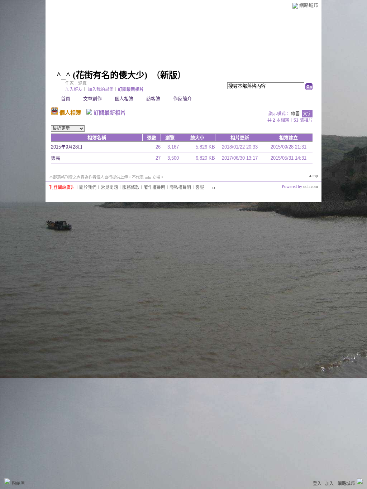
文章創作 (92, 98)
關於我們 (87, 187)
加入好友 (73, 89)
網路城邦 (308, 5)
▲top (313, 175)
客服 (199, 187)
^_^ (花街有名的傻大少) (101, 75)
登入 (317, 483)
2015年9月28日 (66, 147)
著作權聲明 (154, 187)
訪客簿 (153, 98)
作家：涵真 (76, 83)
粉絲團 (18, 483)
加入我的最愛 (101, 89)
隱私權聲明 (180, 187)
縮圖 (295, 113)
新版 (168, 75)
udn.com (310, 186)
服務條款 (130, 187)
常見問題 (109, 187)
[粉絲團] (7, 481)
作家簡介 (182, 98)
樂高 (55, 158)
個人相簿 (124, 98)
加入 (329, 483)
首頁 (65, 98)
